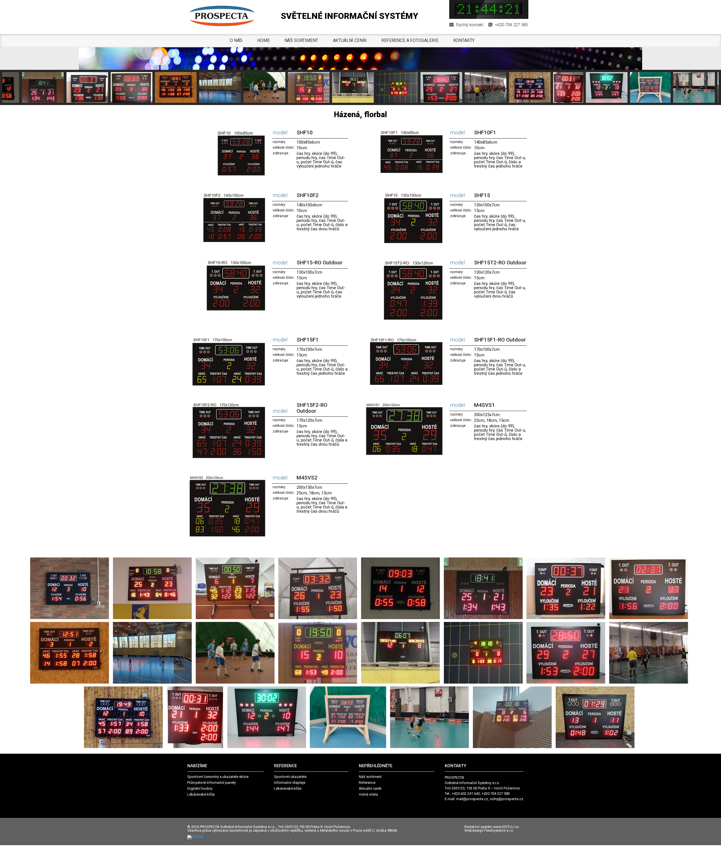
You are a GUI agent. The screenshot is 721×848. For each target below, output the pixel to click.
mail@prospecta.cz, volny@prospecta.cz (489, 799)
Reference (367, 782)
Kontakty (464, 40)
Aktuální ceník (350, 40)
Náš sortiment (301, 40)
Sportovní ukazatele (290, 777)
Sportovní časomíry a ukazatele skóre (217, 777)
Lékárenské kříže (201, 794)
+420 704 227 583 (511, 24)
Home (263, 40)
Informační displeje (289, 782)
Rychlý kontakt (469, 24)
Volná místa (368, 794)
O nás (236, 40)
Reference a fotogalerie (409, 40)
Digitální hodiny (199, 788)
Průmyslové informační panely (211, 782)
